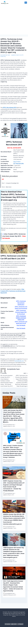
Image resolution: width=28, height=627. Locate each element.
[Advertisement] (14, 20)
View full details (21, 325)
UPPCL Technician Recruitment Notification (21, 302)
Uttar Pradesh (17, 161)
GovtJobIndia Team (6, 55)
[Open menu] (26, 3)
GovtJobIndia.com (19, 360)
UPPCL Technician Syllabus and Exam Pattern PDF (21, 317)
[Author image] (4, 425)
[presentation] (14, 402)
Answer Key (3, 56)
